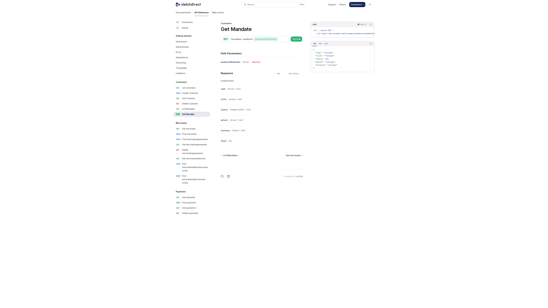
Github (185, 28)
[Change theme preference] (370, 4)
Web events (218, 12)
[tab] (314, 43)
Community (187, 22)
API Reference (202, 12)
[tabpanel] (342, 59)
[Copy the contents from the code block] (371, 24)
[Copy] (287, 39)
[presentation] (342, 32)
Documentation (183, 12)
